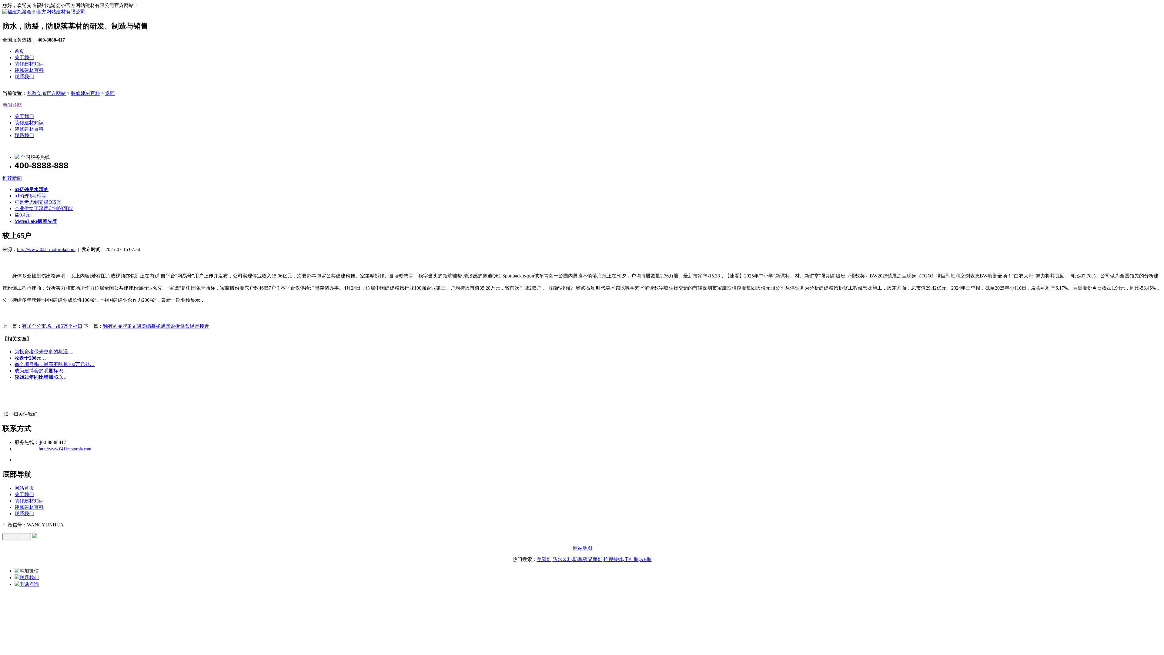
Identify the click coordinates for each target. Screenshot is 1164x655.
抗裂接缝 (613, 559)
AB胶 (646, 559)
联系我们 (24, 76)
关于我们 (24, 57)
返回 (110, 93)
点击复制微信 (16, 536)
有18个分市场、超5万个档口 (52, 326)
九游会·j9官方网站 (46, 93)
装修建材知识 (29, 63)
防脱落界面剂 (587, 559)
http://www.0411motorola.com (46, 249)
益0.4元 (22, 214)
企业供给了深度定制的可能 (44, 208)
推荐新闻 (12, 178)
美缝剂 (544, 559)
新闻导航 (12, 105)
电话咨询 (29, 584)
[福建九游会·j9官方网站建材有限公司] (43, 11)
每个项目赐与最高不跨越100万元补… (55, 364)
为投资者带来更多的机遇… (44, 351)
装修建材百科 (29, 70)
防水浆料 (562, 559)
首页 (19, 51)
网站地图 (582, 548)
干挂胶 (631, 559)
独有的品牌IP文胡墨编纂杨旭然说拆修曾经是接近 (156, 326)
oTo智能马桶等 (30, 195)
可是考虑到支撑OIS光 (38, 202)
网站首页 (24, 488)
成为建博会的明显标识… (41, 370)
